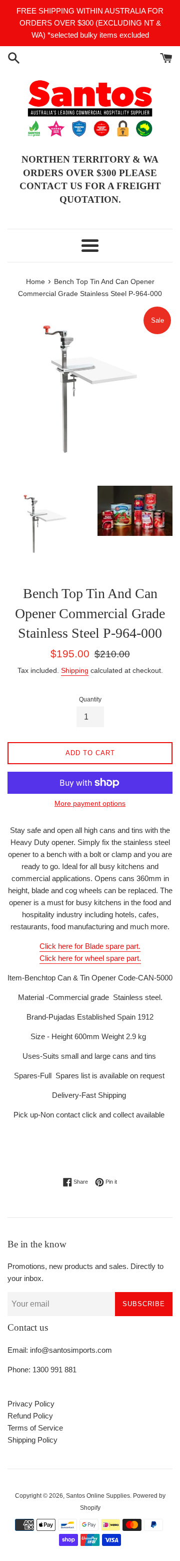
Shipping (74, 670)
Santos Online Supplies (98, 1495)
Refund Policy (30, 1415)
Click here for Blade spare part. (90, 946)
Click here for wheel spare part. (90, 958)
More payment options (90, 803)
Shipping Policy (33, 1440)
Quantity (90, 699)
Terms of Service (35, 1428)
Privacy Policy (31, 1403)
